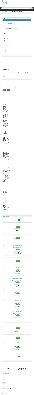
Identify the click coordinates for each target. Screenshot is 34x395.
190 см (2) (4, 203)
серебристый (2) (5, 154)
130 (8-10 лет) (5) (5, 176)
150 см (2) (4, 199)
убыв (16, 218)
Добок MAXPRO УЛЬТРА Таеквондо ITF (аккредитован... (17, 364)
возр (15, 218)
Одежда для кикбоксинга (8, 23)
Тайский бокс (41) (5, 110)
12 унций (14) (5, 131)
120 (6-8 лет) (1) (5, 175)
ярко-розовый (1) (5, 171)
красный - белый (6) (6, 146)
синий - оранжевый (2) (6, 160)
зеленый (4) (5, 143)
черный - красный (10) (6, 168)
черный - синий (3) (6, 169)
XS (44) (4, 181)
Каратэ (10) (5, 105)
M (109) (4, 183)
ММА (4, 35)
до (13, 85)
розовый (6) (5, 152)
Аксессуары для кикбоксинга (9, 30)
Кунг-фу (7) (5, 107)
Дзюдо (5, 33)
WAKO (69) (4, 117)
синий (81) (4, 157)
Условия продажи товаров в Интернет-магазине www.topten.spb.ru (15, 57)
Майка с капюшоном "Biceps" (17, 345)
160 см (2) (4, 200)
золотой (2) (5, 144)
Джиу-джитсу (6, 38)
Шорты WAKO (17, 269)
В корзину (18, 237)
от (3, 85)
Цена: (3, 84)
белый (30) (4, 137)
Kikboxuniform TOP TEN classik (17, 247)
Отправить (4, 383)
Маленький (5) (5, 191)
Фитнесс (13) (5, 112)
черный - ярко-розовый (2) (7, 170)
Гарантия (7, 69)
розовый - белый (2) (6, 153)
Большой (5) (5, 192)
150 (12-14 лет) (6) (6, 178)
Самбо (5, 41)
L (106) (4, 184)
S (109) (4, 182)
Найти (31, 8)
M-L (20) (4, 189)
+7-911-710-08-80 (4, 3)
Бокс (4, 18)
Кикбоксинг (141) (5, 106)
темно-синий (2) (5, 161)
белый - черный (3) (6, 138)
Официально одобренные (7, 45)
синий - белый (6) (5, 158)
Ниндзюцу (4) (5, 109)
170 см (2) (4, 201)
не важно (6, 92)
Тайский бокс (6, 36)
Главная (4, 216)
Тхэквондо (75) (5, 111)
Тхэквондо (5, 16)
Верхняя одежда (6, 48)
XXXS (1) (4, 179)
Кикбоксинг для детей (8, 26)
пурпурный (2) (5, 151)
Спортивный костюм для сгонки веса (17, 280)
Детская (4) (5, 126)
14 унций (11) (5, 132)
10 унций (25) (5, 130)
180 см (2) (4, 202)
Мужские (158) (5, 121)
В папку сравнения (17, 239)
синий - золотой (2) (6, 159)
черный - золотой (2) (6, 167)
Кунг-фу (5, 40)
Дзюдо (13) (4, 104)
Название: (4, 81)
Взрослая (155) (5, 125)
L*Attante (5, 50)
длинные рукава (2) (6, 207)
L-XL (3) (4, 190)
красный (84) (5, 145)
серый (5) (4, 155)
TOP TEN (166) (5, 93)
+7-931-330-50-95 (4, 2)
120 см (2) (4, 196)
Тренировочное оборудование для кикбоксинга (11, 28)
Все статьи (4, 76)
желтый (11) (5, 141)
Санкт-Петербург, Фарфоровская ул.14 (7, 4)
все (3, 92)
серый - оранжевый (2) (6, 156)
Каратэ (5, 31)
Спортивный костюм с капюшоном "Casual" (17, 291)
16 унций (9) (5, 133)
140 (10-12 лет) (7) (6, 177)
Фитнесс (5, 43)
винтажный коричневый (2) (7, 139)
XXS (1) (4, 180)
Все (24, 356)
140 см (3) (4, 198)
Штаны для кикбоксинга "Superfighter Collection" (17, 225)
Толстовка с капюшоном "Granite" (17, 313)
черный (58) (5, 162)
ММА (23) (4, 108)
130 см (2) (4, 197)
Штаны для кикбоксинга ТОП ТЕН (17, 235)
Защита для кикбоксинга (8, 21)
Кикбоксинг (7, 216)
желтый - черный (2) (6, 142)
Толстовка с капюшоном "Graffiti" (17, 302)
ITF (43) (4, 116)
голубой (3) (5, 140)
